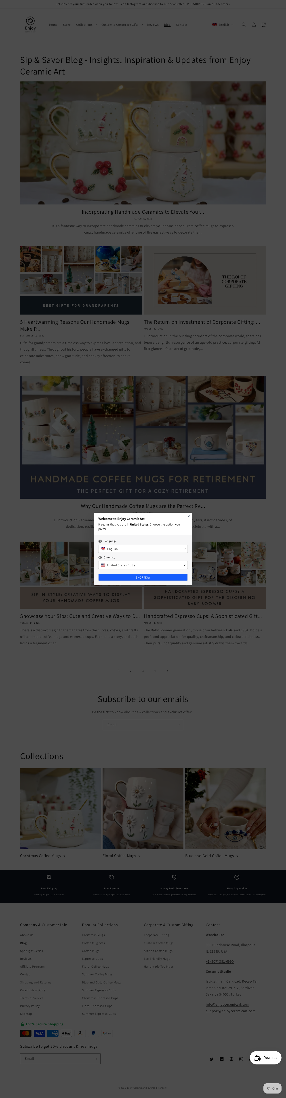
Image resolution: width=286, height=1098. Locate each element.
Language (110, 541)
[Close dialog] (188, 516)
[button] (143, 549)
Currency (109, 557)
